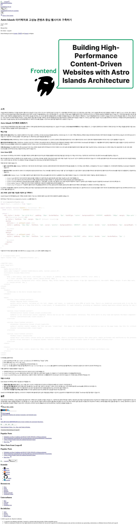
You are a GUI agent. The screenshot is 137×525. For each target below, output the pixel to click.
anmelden (12, 10)
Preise (8, 3)
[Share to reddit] (6, 410)
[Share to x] (1, 410)
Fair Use (6, 514)
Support (6, 489)
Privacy (6, 513)
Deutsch (26, 33)
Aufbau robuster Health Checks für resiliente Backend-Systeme (20, 439)
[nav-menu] (2, 13)
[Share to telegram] (8, 410)
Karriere (6, 503)
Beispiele (6, 491)
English (15, 33)
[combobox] (4, 8)
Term (5, 512)
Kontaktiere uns (8, 505)
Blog (11, 3)
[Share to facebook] (3, 410)
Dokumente (4, 3)
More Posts (7, 442)
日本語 (20, 33)
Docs (5, 487)
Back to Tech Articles (8, 15)
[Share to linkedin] (4, 410)
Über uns (6, 502)
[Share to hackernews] (12, 410)
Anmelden (3, 10)
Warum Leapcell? (8, 492)
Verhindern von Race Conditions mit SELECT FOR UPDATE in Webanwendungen (25, 437)
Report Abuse (7, 516)
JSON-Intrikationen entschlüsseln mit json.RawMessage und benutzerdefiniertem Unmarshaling (28, 438)
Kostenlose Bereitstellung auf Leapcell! (10, 430)
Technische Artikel (8, 494)
